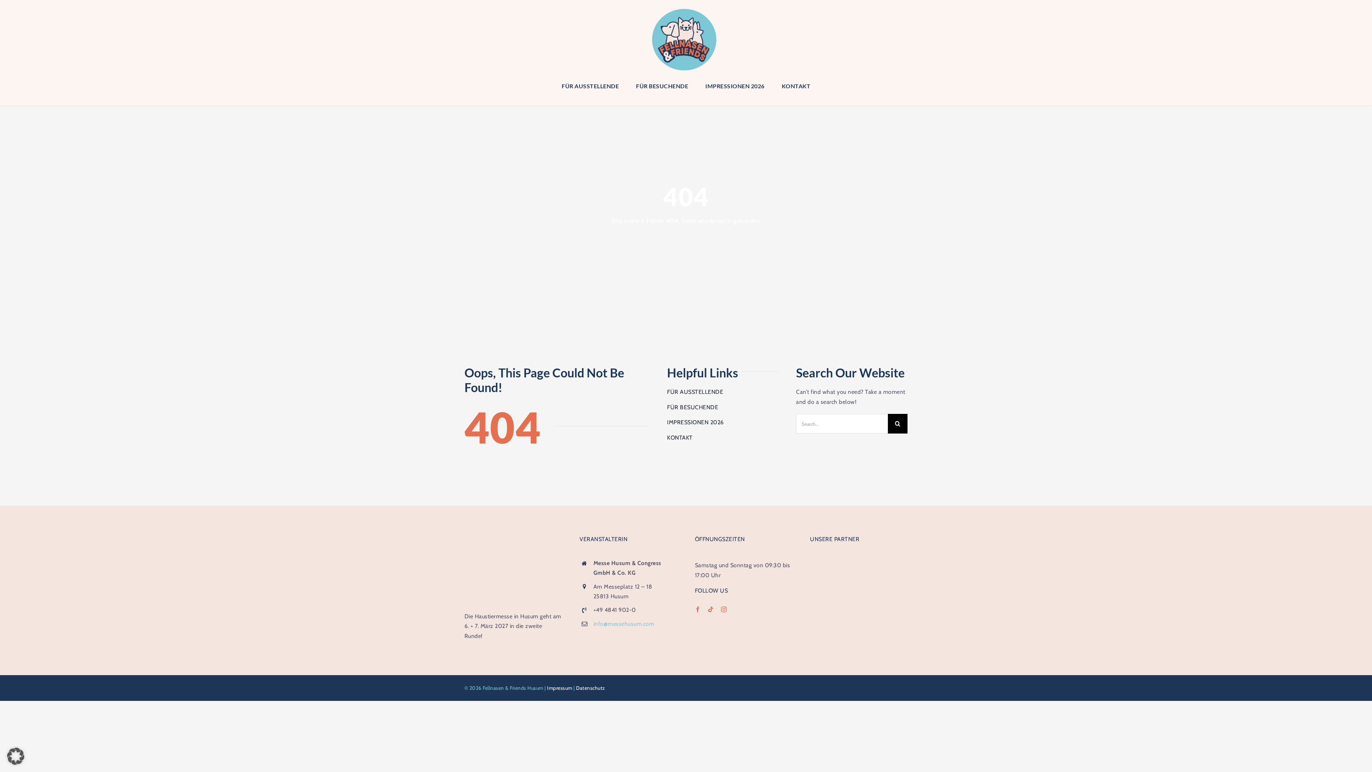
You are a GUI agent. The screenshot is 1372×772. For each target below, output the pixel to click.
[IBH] (859, 557)
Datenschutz (590, 688)
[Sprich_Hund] (859, 612)
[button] (15, 756)
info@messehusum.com (624, 623)
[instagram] (724, 609)
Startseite (626, 221)
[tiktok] (711, 609)
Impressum (559, 688)
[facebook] (698, 609)
